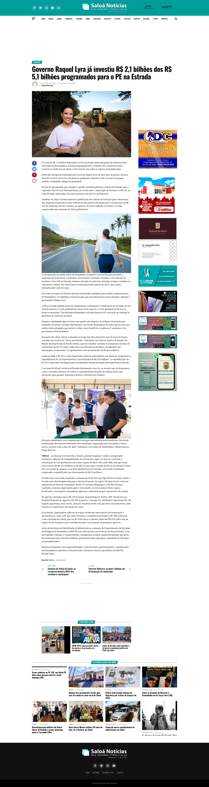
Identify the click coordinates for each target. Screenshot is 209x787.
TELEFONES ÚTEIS (108, 772)
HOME (43, 18)
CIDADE (59, 18)
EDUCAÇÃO (97, 18)
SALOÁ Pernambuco (157, 7)
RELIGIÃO (146, 18)
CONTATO (164, 18)
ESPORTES (107, 18)
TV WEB (155, 18)
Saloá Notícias (47, 85)
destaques (61, 560)
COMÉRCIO (68, 18)
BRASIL (51, 18)
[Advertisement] (104, 41)
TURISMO (79, 18)
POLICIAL (117, 18)
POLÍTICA (127, 18)
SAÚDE (88, 18)
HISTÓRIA (96, 772)
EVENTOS (137, 18)
